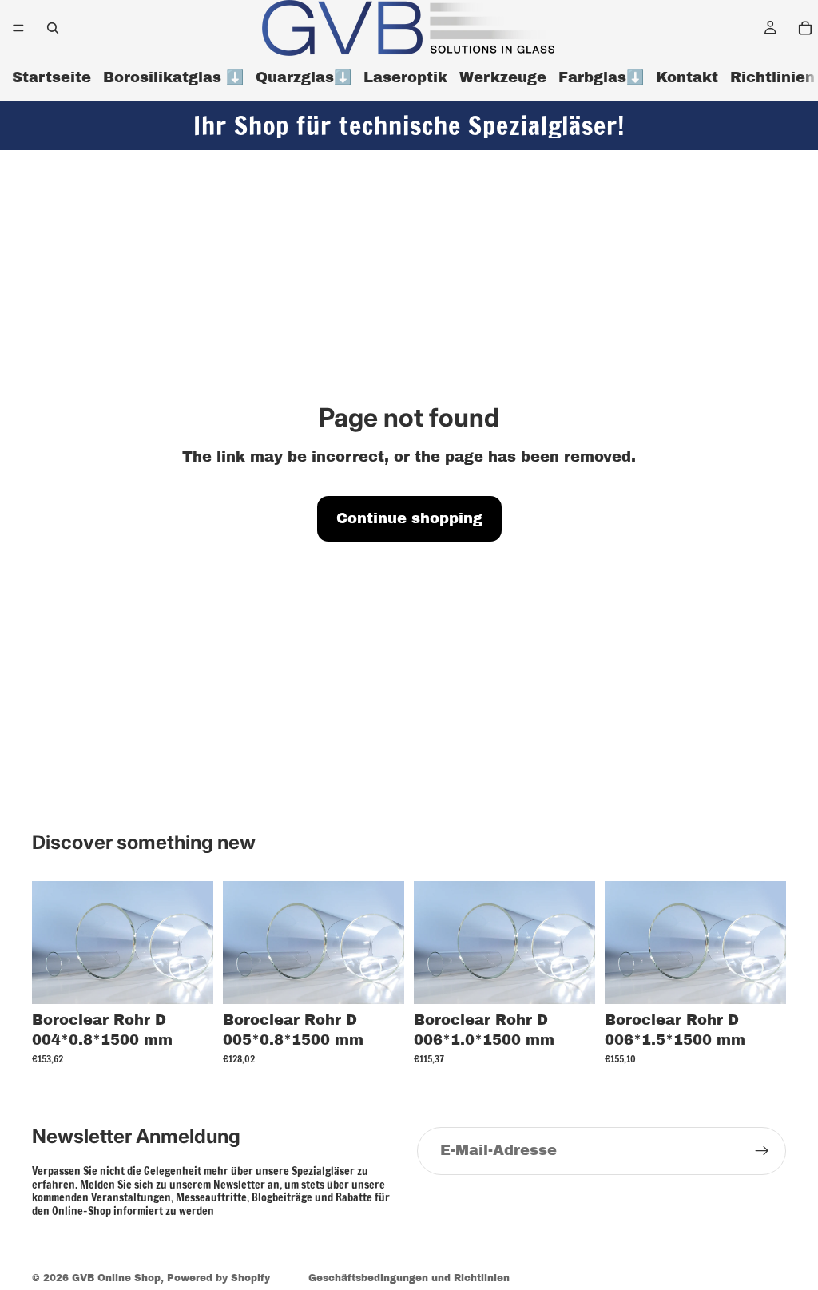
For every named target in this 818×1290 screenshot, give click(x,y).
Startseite (51, 77)
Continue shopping (409, 518)
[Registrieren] (762, 1151)
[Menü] (18, 28)
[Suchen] (52, 28)
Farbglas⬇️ (601, 77)
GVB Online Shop (116, 1278)
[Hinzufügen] (188, 979)
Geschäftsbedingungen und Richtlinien (409, 1278)
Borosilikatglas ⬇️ (173, 77)
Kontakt (687, 77)
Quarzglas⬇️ (303, 77)
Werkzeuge (502, 77)
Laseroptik (405, 77)
